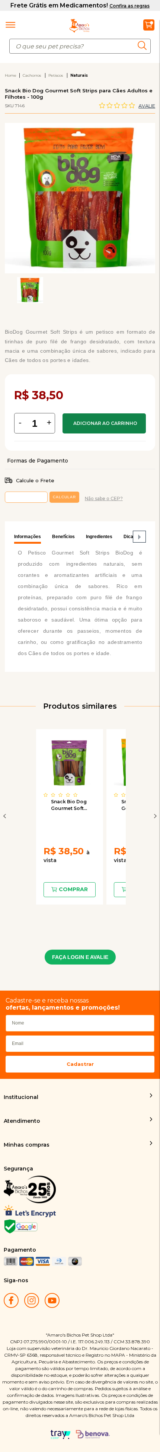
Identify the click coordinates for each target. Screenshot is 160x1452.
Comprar (104, 423)
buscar (144, 45)
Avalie (146, 106)
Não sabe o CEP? (104, 498)
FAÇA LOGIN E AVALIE (80, 957)
